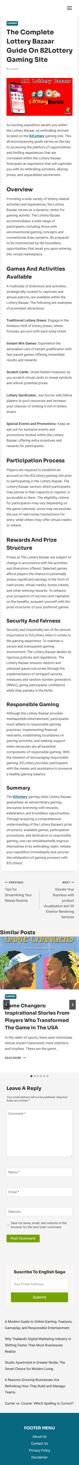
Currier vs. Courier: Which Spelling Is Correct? (39, 1403)
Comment (17, 1114)
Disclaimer (39, 1457)
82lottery (20, 796)
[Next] (72, 1005)
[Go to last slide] (6, 1005)
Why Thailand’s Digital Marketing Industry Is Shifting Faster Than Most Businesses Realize (38, 1345)
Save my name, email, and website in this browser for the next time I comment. (39, 1225)
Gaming (12, 23)
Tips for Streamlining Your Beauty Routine (18, 892)
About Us (39, 1436)
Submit (39, 1297)
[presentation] (39, 963)
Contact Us (39, 1443)
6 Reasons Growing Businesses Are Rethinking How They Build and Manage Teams (35, 1386)
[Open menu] (69, 8)
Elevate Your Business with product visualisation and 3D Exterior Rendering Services (59, 900)
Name (14, 1172)
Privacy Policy (39, 1450)
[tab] (31, 1076)
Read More (15, 1058)
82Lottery (36, 136)
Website (14, 1212)
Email (13, 1192)
